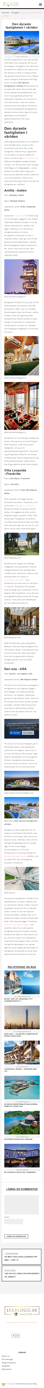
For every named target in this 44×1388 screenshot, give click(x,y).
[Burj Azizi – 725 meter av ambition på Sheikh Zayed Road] (22, 1018)
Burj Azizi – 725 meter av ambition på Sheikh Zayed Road (21, 1035)
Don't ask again (28, 733)
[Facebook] (14, 1336)
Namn (6, 1217)
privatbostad (19, 216)
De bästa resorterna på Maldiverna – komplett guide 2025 (21, 1105)
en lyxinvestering (30, 158)
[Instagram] (18, 1336)
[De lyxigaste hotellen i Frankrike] (22, 1156)
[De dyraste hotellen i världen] (22, 1123)
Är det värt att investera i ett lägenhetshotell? (18, 1000)
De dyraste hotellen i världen (18, 1139)
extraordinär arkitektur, (14, 580)
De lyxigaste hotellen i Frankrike (20, 1172)
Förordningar (7, 1359)
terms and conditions (16, 727)
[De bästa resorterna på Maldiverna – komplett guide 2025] (22, 1088)
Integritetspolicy (9, 1363)
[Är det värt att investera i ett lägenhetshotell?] (22, 982)
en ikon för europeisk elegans (17, 925)
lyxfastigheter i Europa (24, 505)
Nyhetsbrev (7, 1369)
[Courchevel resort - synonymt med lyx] (22, 1053)
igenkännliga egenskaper (15, 856)
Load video (16, 733)
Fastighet (15, 13)
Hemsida (5, 13)
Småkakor (6, 1366)
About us (6, 1356)
